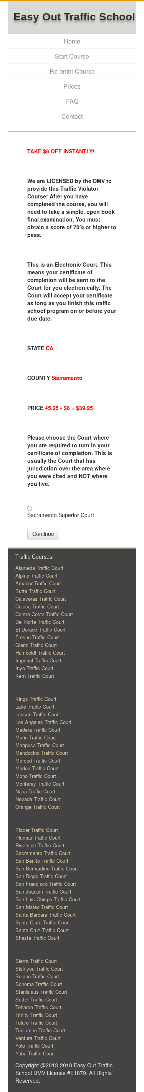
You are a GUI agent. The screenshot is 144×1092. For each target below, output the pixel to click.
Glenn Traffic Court (36, 644)
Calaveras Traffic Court (40, 598)
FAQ (72, 101)
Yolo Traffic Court (34, 1045)
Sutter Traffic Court (36, 999)
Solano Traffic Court (37, 976)
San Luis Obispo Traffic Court (48, 899)
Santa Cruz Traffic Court (42, 930)
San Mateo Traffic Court (41, 907)
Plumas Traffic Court (38, 837)
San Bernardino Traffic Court (46, 868)
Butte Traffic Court (35, 591)
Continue (43, 534)
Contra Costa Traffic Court (44, 614)
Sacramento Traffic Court (43, 853)
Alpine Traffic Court (36, 575)
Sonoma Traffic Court (38, 984)
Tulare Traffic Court (36, 1022)
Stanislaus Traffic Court (41, 991)
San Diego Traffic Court (41, 876)
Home (72, 41)
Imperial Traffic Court (38, 660)
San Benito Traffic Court (41, 860)
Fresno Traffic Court (37, 637)
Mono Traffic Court (35, 776)
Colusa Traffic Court (37, 606)
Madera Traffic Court (37, 729)
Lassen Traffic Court (37, 714)
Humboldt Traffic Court (40, 652)
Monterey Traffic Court (40, 783)
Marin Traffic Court (35, 737)
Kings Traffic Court (35, 698)
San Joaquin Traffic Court (43, 891)
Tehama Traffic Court (38, 1007)
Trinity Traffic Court (36, 1014)
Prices (72, 86)
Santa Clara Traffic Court (42, 922)
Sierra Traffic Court (36, 960)
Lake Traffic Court (35, 706)
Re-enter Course (72, 71)
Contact (72, 116)
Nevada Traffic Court (38, 799)
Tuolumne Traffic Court (40, 1030)
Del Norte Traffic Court (40, 621)
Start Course (72, 56)
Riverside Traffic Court (40, 845)
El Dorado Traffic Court (40, 629)
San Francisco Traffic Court (45, 883)
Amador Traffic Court (38, 583)
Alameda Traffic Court (39, 567)
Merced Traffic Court (37, 760)
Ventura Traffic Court (38, 1038)
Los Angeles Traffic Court (43, 722)
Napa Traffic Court (35, 791)
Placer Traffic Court (36, 829)
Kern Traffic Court (34, 675)
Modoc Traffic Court (37, 768)
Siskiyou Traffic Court (39, 968)
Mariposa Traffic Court (39, 745)
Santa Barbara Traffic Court (45, 914)
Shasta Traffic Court (37, 937)
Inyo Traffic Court (34, 668)
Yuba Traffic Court (35, 1053)
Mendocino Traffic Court (41, 752)
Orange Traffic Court (37, 806)
